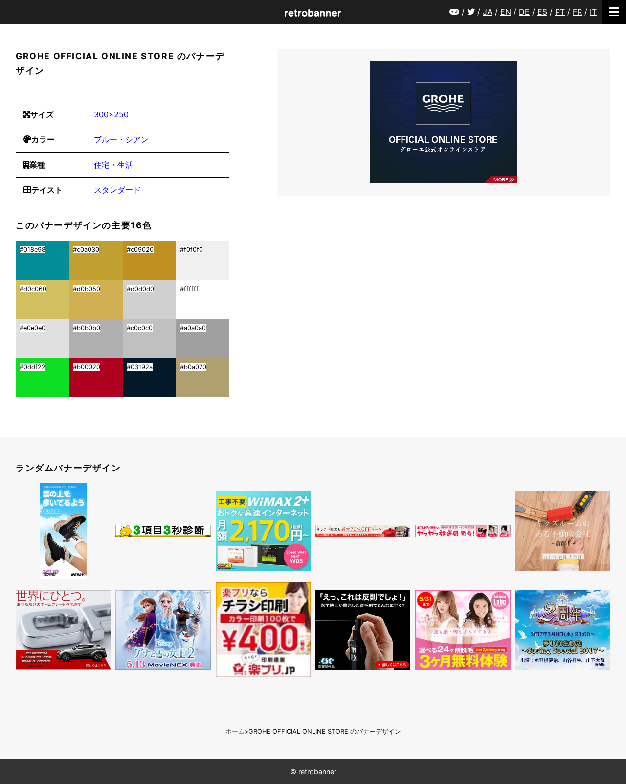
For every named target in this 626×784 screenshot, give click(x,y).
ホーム (235, 731)
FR (577, 12)
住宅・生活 (113, 165)
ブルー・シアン (121, 139)
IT (593, 12)
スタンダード (117, 190)
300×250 (111, 114)
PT (560, 12)
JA (487, 12)
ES (542, 12)
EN (505, 12)
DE (524, 12)
